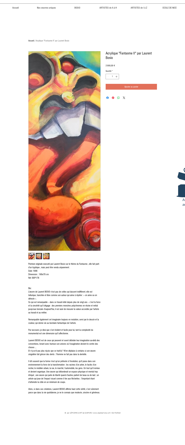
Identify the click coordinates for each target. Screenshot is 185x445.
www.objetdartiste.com (101, 413)
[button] (77, 6)
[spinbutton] (112, 76)
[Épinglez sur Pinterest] (113, 97)
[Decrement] (108, 76)
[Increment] (117, 76)
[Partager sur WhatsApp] (118, 97)
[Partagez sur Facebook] (107, 97)
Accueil (31, 40)
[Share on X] (124, 97)
